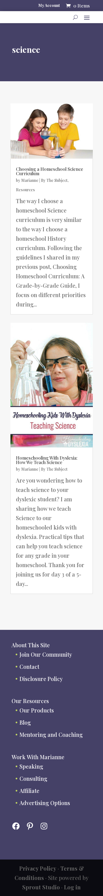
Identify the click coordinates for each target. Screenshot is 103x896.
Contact (29, 666)
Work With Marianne (38, 757)
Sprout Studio (41, 887)
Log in (72, 887)
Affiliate (29, 790)
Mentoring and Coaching (51, 734)
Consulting (33, 778)
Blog (25, 722)
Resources (25, 189)
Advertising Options (45, 802)
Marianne (29, 180)
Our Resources (30, 700)
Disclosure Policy (41, 678)
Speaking (31, 766)
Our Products (37, 710)
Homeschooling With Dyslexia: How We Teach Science (46, 460)
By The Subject (54, 180)
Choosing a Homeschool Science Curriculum (49, 171)
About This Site (31, 645)
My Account (49, 6)
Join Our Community (46, 654)
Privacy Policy (37, 868)
